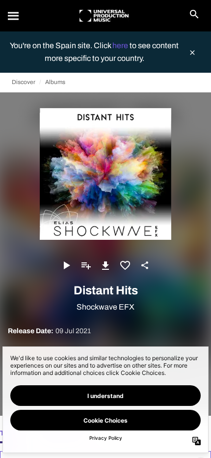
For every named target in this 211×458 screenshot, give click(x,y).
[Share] (145, 265)
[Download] (105, 265)
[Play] (66, 265)
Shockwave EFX (105, 307)
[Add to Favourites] (125, 265)
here (121, 45)
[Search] (14, 16)
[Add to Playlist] (86, 265)
